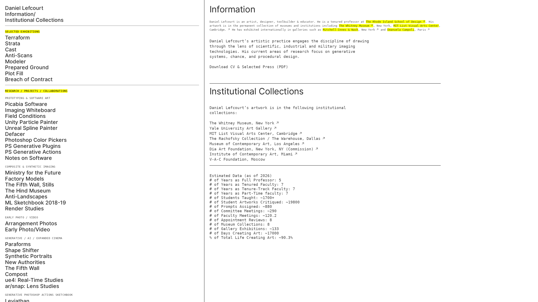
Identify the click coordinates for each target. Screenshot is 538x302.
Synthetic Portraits (28, 256)
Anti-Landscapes (26, 197)
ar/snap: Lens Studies (32, 286)
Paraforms (18, 244)
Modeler (15, 62)
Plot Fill (14, 73)
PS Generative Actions (33, 152)
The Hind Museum (28, 191)
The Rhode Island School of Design (393, 21)
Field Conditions (25, 116)
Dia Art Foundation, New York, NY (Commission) (262, 149)
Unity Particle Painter (31, 122)
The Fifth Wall (22, 268)
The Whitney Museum (354, 25)
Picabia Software (26, 104)
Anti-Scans (18, 55)
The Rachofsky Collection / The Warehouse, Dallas (265, 139)
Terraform (17, 38)
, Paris (406, 29)
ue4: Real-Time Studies (34, 280)
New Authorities (25, 262)
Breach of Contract (29, 79)
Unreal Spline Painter (31, 128)
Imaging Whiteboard (30, 110)
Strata (12, 43)
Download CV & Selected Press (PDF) (249, 67)
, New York (349, 29)
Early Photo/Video (27, 229)
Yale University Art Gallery (241, 128)
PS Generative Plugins (33, 146)
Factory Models (24, 179)
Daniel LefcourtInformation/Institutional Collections (34, 14)
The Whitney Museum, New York (242, 123)
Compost (16, 274)
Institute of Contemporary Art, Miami (251, 154)
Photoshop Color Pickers (36, 140)
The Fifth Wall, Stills (29, 185)
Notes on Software (28, 158)
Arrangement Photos (31, 223)
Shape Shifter (22, 250)
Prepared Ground (27, 67)
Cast (10, 50)
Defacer (15, 134)
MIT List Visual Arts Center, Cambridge (253, 133)
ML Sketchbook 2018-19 (35, 203)
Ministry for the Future (33, 173)
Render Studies (24, 209)
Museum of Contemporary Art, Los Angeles (255, 144)
